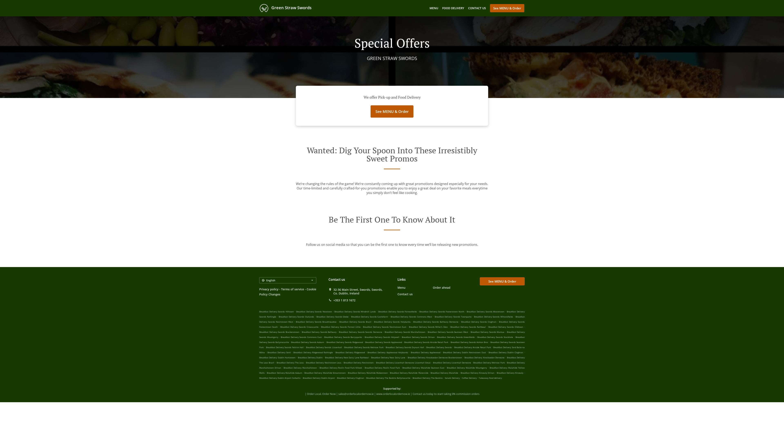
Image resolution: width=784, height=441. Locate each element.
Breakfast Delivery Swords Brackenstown (279, 332)
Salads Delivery (452, 377)
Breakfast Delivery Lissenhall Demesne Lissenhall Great (403, 362)
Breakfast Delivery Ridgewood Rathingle (313, 352)
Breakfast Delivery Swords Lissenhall (324, 347)
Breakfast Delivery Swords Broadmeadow (316, 321)
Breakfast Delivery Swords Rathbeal (468, 326)
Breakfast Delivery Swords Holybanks (392, 321)
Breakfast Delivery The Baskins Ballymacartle (388, 377)
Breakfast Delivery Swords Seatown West (448, 332)
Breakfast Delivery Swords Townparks (453, 316)
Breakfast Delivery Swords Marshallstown (405, 332)
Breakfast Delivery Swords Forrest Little (341, 326)
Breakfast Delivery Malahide (444, 372)
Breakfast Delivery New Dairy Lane (388, 357)
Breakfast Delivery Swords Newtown (314, 311)
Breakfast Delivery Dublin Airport (319, 377)
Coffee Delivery (469, 377)
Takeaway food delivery (490, 377)
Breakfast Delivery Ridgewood (350, 352)
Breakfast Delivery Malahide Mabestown (368, 372)
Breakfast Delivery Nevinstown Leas (323, 362)
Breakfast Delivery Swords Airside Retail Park (426, 342)
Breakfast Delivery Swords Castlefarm (369, 316)
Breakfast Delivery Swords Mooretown (485, 311)
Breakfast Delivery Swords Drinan (418, 337)
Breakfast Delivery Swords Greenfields (456, 337)
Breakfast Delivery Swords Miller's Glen (428, 326)
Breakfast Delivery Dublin (310, 357)
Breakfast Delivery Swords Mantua (487, 332)
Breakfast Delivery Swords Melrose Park (363, 347)
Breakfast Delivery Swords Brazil (355, 321)
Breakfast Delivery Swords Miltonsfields (493, 316)
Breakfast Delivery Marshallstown (300, 367)
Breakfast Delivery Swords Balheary (319, 332)
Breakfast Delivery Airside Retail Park (472, 347)
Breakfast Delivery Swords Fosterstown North (441, 311)
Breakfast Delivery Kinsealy (510, 372)
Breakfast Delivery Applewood (425, 352)
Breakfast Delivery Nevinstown (359, 362)
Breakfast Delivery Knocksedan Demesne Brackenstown (435, 357)
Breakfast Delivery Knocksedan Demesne (484, 357)
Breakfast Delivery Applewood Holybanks (388, 352)
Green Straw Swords (291, 7)
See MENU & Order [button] (507, 8)
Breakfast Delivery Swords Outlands (296, 316)
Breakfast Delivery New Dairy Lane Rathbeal (347, 357)
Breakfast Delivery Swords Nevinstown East (384, 326)
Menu (434, 8)
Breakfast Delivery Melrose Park (488, 362)
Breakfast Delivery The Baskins (428, 377)
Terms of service (292, 289)
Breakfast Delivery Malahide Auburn (284, 372)
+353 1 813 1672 (344, 300)
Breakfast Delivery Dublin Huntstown (277, 357)
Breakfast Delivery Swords (439, 347)
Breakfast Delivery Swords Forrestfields (397, 311)
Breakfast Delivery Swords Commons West (411, 316)
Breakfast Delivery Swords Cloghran (478, 321)
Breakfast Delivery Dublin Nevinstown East (464, 352)
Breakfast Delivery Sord (279, 352)
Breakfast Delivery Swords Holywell (382, 337)
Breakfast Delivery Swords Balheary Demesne (435, 321)
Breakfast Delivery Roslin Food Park (382, 367)
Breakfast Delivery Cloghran (350, 377)
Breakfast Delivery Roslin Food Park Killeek (341, 367)
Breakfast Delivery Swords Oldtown (505, 326)
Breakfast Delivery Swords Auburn (307, 342)
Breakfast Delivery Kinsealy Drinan (477, 372)
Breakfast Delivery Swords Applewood (383, 342)
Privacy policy (268, 289)
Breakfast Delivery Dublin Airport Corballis (280, 377)
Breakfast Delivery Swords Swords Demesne (360, 332)
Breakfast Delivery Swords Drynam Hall (405, 347)
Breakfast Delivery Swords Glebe (332, 316)
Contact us (477, 8)
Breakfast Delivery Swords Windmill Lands (355, 311)
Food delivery (453, 8)
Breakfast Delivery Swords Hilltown (276, 311)
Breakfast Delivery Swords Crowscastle (299, 326)
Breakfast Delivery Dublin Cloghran (506, 352)
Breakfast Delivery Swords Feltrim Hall (285, 347)
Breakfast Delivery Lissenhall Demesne (452, 362)
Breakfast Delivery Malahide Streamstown (325, 372)
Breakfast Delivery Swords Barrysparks (343, 337)
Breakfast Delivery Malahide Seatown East (423, 367)
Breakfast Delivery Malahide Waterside (409, 372)
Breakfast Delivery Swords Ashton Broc (469, 342)
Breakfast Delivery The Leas (290, 362)
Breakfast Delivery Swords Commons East (301, 337)
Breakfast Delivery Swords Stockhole (495, 337)
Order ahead (441, 288)
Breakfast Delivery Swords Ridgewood (344, 342)
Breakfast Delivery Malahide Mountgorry (467, 367)
